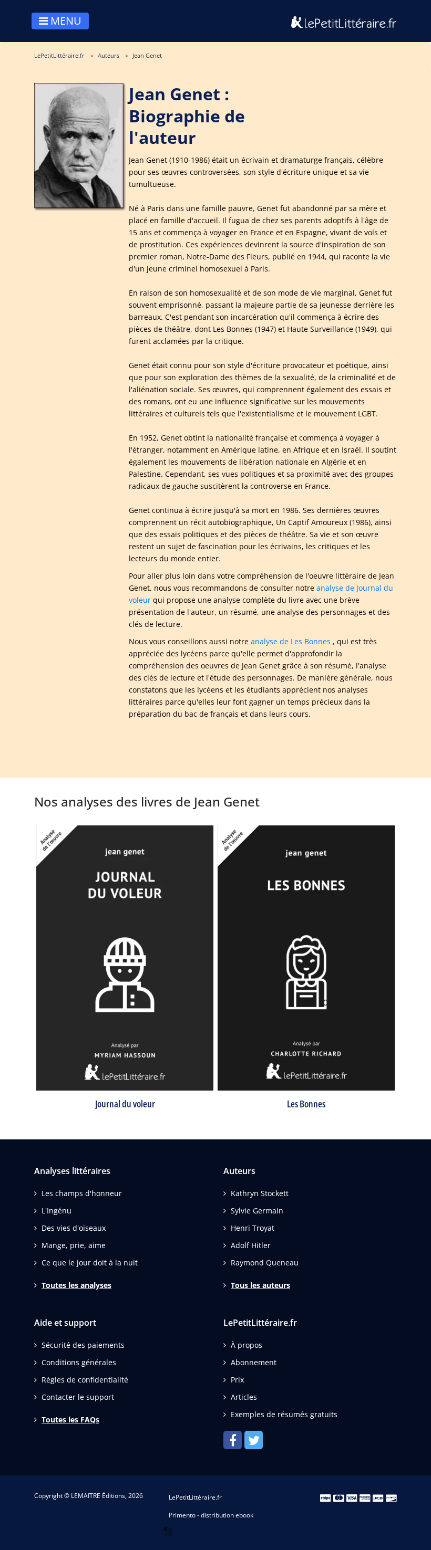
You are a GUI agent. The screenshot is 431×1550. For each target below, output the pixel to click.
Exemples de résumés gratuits (284, 1414)
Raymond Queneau (265, 1263)
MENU (64, 21)
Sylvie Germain (257, 1211)
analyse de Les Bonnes (291, 641)
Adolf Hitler (251, 1245)
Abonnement (253, 1362)
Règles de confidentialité (85, 1380)
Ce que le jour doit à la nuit (90, 1263)
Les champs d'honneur (82, 1193)
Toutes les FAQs (70, 1420)
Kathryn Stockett (260, 1193)
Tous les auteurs (260, 1285)
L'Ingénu (56, 1211)
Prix (237, 1380)
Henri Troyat (252, 1228)
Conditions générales (79, 1362)
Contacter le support (78, 1397)
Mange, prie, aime (74, 1245)
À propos (246, 1345)
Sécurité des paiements (83, 1345)
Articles (244, 1397)
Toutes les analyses (76, 1285)
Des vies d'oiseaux (74, 1228)
